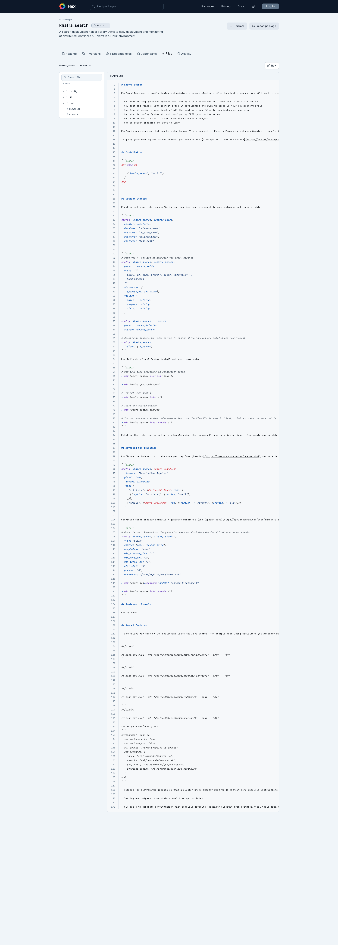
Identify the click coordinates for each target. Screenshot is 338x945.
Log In (270, 6)
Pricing (225, 6)
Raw (274, 65)
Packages (207, 6)
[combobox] (127, 6)
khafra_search (74, 25)
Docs (240, 6)
